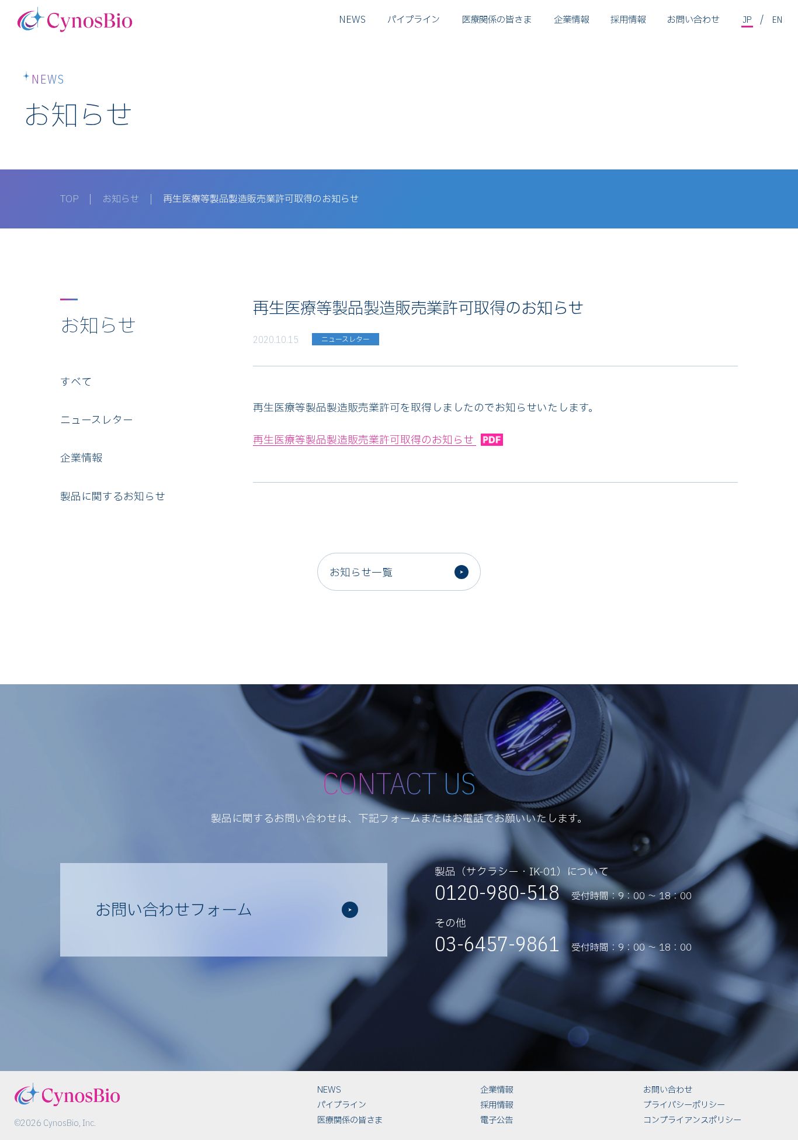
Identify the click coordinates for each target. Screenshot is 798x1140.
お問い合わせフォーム (173, 911)
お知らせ (121, 199)
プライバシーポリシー (684, 1105)
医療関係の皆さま (497, 20)
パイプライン (413, 20)
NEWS (352, 20)
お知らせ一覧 (361, 573)
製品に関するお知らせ (112, 497)
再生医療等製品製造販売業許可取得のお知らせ (364, 440)
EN (777, 19)
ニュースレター (96, 420)
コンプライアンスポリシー (692, 1120)
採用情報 (628, 20)
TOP (69, 199)
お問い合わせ (693, 20)
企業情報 (571, 20)
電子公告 (496, 1120)
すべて (76, 382)
